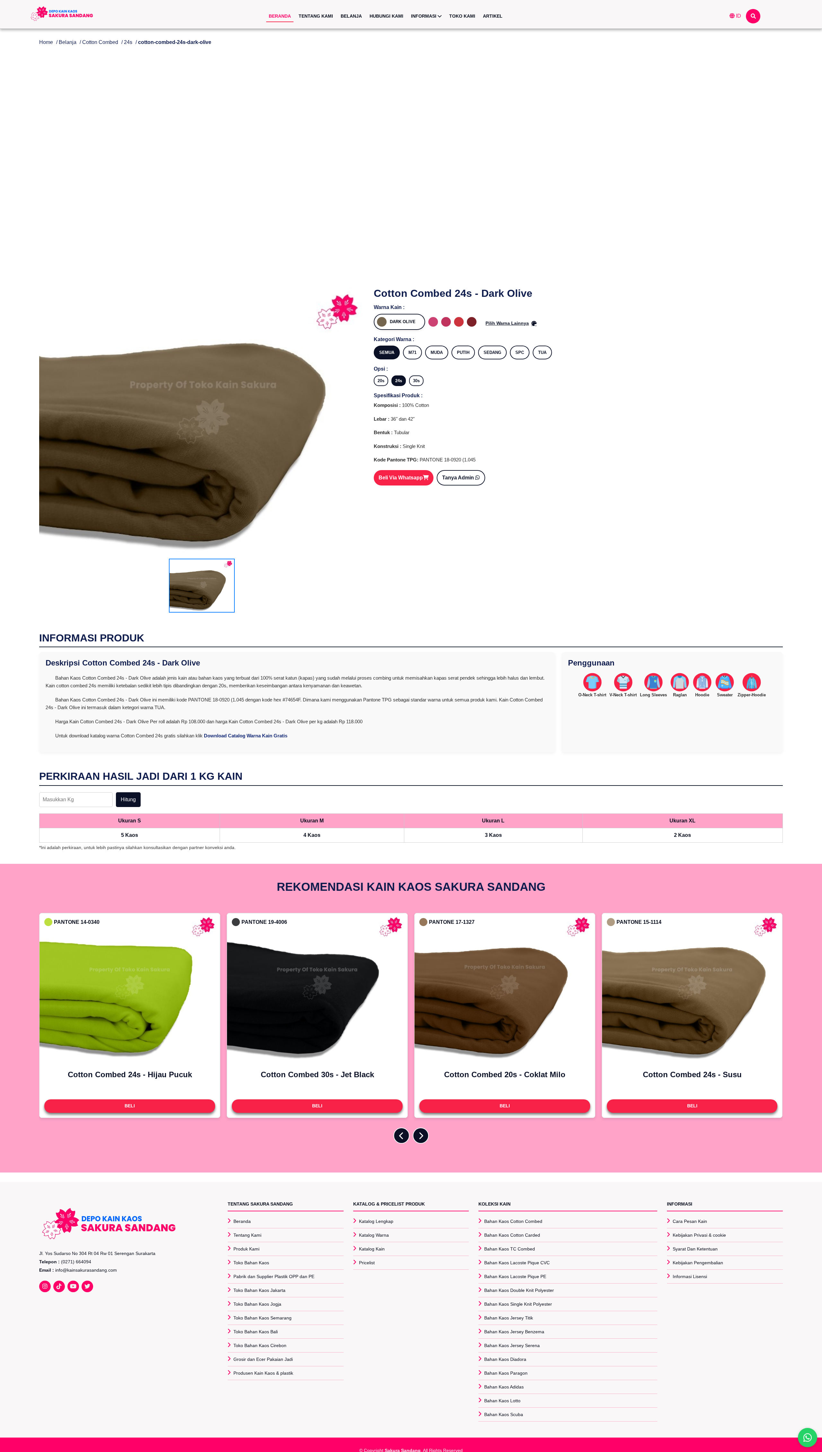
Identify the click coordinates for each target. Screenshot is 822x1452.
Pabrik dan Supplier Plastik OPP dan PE (273, 1276)
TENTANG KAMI (316, 16)
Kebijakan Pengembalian (698, 1262)
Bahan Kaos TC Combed (509, 1248)
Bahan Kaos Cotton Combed (513, 1221)
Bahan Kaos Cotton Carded (512, 1235)
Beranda (242, 1221)
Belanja (67, 42)
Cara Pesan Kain (690, 1221)
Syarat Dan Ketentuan (695, 1248)
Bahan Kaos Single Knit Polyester (518, 1304)
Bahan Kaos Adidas (504, 1386)
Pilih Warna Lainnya (507, 323)
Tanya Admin (458, 477)
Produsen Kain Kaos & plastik (263, 1373)
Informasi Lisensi (690, 1276)
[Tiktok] (59, 1286)
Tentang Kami (247, 1235)
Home (46, 42)
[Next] (421, 1136)
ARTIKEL (493, 16)
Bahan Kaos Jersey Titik (508, 1317)
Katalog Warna (374, 1235)
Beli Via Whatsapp (401, 477)
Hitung (128, 799)
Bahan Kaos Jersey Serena (512, 1345)
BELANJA (351, 16)
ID (738, 16)
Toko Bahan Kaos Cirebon (259, 1345)
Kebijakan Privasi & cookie (699, 1235)
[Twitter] (87, 1286)
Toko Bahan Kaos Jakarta (259, 1290)
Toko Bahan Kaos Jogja (257, 1304)
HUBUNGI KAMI (386, 16)
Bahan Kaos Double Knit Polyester (519, 1290)
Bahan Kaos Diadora (505, 1359)
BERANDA (280, 16)
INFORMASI (424, 16)
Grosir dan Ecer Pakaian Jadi (263, 1359)
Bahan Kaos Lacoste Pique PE (515, 1276)
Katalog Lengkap (376, 1221)
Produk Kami (246, 1248)
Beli (130, 1105)
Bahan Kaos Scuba (503, 1414)
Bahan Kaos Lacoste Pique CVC (517, 1262)
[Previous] (401, 1136)
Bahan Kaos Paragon (506, 1373)
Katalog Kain (372, 1248)
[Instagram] (45, 1286)
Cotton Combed (100, 42)
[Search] (753, 16)
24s (128, 42)
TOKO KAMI (462, 16)
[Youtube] (73, 1286)
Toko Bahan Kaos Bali (255, 1331)
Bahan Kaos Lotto (502, 1400)
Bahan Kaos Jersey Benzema (514, 1331)
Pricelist (367, 1262)
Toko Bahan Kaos (251, 1262)
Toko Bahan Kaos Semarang (262, 1317)
